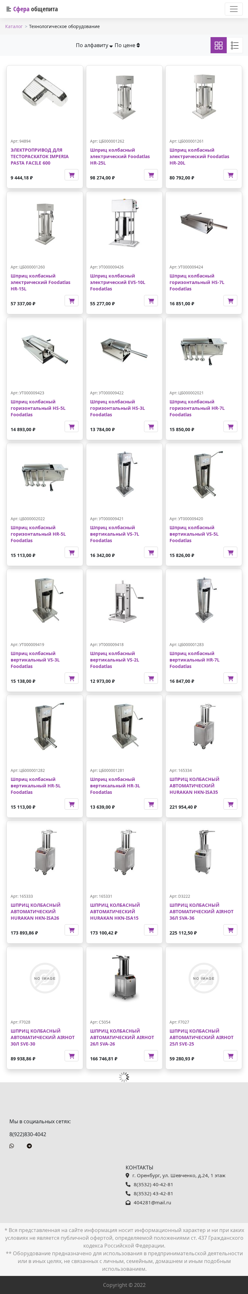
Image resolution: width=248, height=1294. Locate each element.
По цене (126, 45)
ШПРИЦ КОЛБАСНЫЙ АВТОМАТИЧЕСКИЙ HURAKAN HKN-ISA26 (36, 911)
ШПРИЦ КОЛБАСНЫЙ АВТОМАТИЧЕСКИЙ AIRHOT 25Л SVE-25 (201, 1037)
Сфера (35, 9)
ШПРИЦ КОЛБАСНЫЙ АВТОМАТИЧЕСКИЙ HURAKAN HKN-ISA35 (195, 785)
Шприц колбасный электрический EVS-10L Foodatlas (117, 282)
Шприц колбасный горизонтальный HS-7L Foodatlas (197, 282)
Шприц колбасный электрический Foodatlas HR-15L (40, 282)
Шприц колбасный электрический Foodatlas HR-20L (199, 156)
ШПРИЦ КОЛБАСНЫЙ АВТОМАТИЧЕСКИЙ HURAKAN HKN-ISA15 (115, 911)
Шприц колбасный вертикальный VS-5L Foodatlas (194, 533)
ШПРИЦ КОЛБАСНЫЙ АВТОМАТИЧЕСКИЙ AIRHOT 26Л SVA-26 (122, 1037)
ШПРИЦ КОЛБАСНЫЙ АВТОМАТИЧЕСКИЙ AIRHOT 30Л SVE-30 (43, 1037)
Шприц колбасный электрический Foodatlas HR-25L (120, 156)
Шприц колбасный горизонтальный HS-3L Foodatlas (117, 408)
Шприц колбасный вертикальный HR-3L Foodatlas (115, 785)
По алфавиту (92, 45)
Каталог (14, 26)
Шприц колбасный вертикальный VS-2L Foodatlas (114, 659)
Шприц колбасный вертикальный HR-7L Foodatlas (195, 659)
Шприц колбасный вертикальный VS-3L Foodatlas (35, 659)
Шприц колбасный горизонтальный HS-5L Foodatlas (38, 408)
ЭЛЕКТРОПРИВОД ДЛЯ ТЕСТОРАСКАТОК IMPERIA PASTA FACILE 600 (40, 156)
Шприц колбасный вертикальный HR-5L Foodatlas (36, 785)
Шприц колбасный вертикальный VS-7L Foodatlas (114, 533)
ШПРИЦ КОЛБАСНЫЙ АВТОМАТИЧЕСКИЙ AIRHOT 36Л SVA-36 (201, 911)
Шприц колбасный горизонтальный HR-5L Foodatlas (38, 533)
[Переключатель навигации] (234, 9)
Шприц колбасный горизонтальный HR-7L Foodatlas (197, 408)
